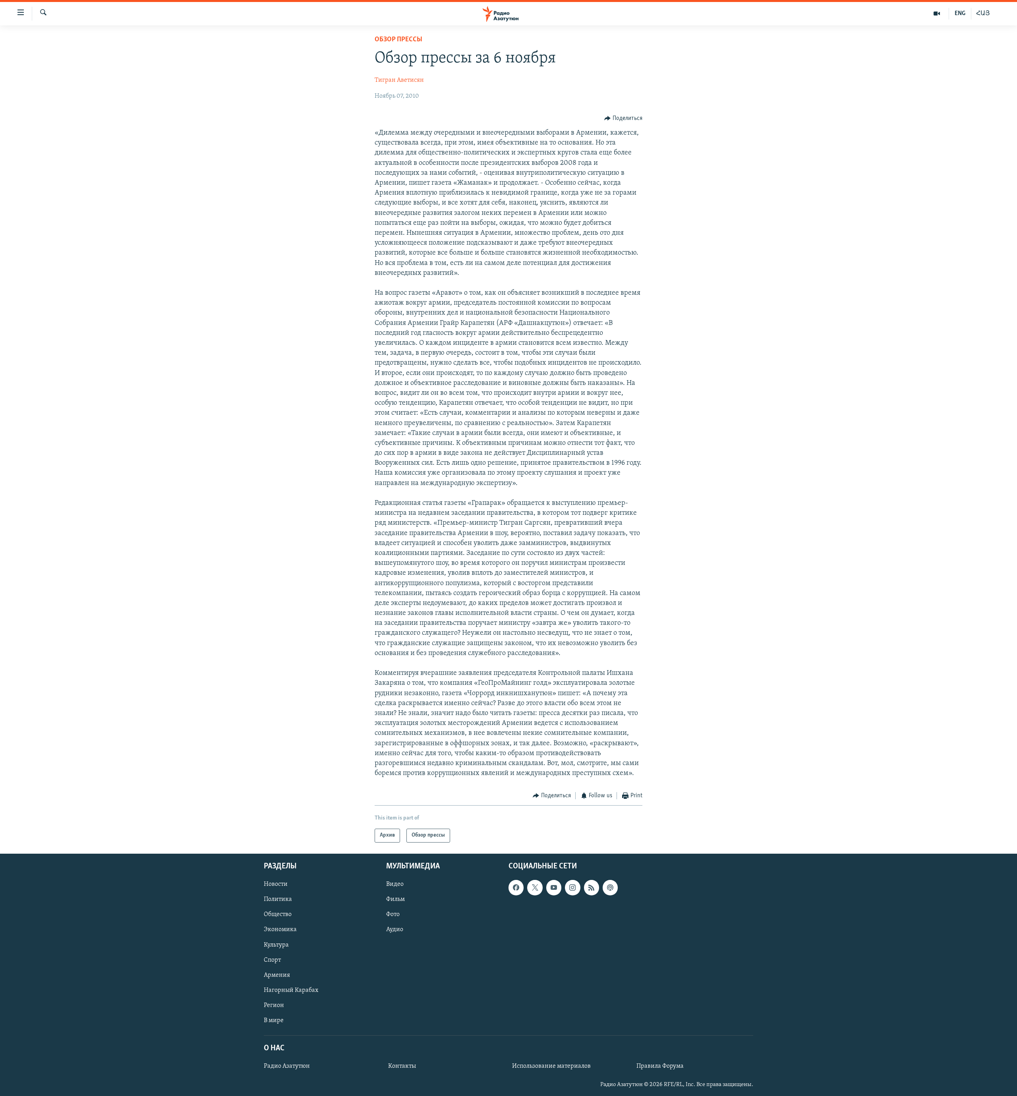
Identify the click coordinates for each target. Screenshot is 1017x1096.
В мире (274, 1020)
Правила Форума (660, 1066)
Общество (278, 914)
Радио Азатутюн (287, 1066)
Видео (395, 884)
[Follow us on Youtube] (553, 887)
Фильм (395, 899)
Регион (274, 1005)
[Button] (623, 118)
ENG (960, 13)
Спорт (272, 960)
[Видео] (937, 13)
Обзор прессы (398, 39)
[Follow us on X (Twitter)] (534, 887)
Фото (393, 914)
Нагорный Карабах (291, 990)
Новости (276, 884)
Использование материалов (551, 1066)
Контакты (402, 1066)
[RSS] (591, 887)
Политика (278, 899)
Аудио (394, 929)
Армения (277, 975)
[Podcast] (610, 887)
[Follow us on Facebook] (516, 887)
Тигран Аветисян (399, 80)
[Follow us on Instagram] (572, 887)
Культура (276, 944)
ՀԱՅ (983, 13)
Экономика (280, 929)
